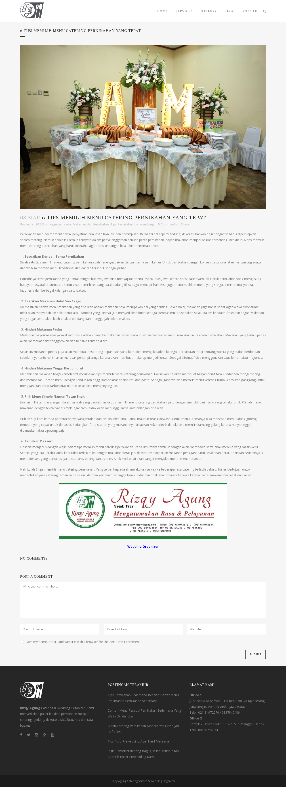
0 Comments (167, 224)
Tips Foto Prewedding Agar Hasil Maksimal (139, 741)
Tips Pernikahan (122, 224)
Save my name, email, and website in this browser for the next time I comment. (83, 642)
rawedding (146, 224)
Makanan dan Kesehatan (91, 224)
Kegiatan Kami (60, 224)
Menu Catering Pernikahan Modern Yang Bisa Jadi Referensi (143, 729)
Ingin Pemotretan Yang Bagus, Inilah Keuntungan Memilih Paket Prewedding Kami (143, 754)
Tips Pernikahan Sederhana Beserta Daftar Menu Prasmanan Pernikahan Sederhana (143, 698)
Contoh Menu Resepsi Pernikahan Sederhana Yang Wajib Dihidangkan (144, 713)
